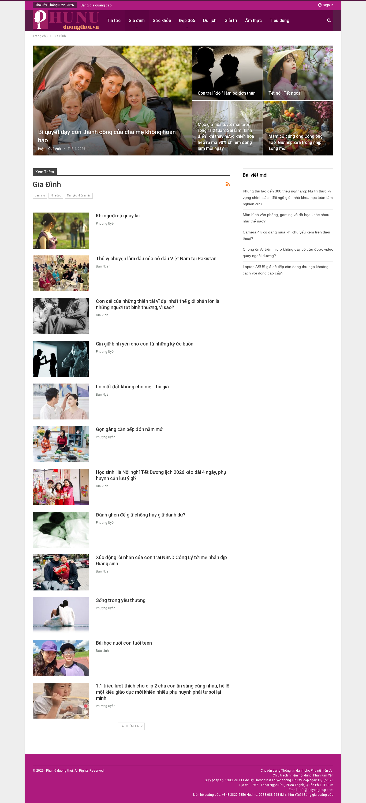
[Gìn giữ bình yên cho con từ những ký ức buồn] (61, 359)
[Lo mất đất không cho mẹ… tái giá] (61, 401)
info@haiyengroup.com (316, 790)
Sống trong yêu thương (120, 600)
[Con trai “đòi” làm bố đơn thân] (227, 73)
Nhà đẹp (56, 195)
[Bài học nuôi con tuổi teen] (61, 658)
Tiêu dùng (279, 20)
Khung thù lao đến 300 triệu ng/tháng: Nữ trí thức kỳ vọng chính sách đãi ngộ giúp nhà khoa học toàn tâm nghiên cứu (288, 197)
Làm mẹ (40, 195)
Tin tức (114, 20)
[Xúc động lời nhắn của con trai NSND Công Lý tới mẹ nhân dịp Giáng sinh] (61, 572)
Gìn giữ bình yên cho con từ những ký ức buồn (144, 344)
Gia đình (137, 20)
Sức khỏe (162, 20)
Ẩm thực (253, 20)
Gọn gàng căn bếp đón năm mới (129, 429)
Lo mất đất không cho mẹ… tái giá (132, 386)
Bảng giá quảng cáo (96, 5)
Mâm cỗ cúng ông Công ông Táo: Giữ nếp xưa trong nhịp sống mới (295, 142)
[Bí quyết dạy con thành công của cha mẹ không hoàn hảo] (112, 100)
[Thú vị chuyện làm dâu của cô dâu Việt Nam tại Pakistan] (61, 273)
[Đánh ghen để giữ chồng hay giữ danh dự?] (61, 530)
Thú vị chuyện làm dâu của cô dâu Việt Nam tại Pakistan (156, 258)
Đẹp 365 (187, 20)
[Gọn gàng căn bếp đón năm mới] (61, 444)
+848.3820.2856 (234, 795)
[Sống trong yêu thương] (61, 615)
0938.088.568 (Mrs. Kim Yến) (280, 795)
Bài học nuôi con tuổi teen (124, 643)
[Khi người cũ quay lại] (61, 230)
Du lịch (209, 20)
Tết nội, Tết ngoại (285, 93)
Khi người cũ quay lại (118, 215)
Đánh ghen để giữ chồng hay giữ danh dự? (140, 515)
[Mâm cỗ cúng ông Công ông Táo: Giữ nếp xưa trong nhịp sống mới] (298, 128)
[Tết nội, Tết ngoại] (298, 73)
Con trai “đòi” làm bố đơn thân (227, 93)
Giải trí (231, 20)
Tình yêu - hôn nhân (79, 195)
